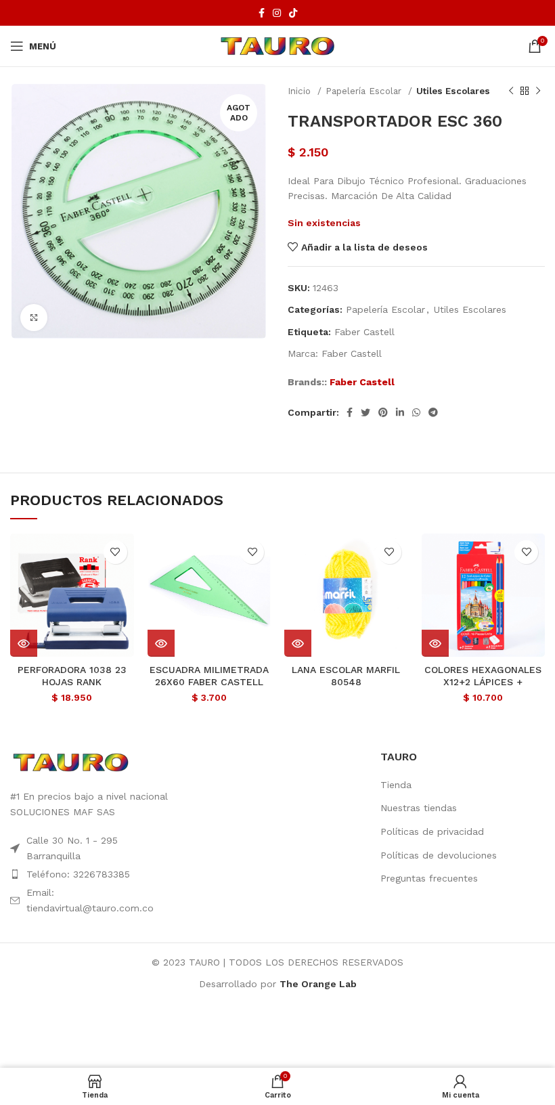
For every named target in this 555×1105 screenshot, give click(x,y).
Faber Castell (364, 331)
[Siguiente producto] (538, 91)
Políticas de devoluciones (438, 855)
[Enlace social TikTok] (293, 13)
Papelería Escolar (365, 91)
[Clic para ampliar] (33, 317)
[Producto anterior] (511, 91)
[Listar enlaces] (92, 874)
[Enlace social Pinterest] (383, 412)
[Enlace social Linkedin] (400, 412)
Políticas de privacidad (432, 831)
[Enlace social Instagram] (277, 13)
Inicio (301, 91)
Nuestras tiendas (418, 807)
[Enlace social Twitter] (365, 412)
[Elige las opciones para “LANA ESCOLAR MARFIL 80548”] (297, 643)
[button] (23, 643)
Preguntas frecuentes (429, 878)
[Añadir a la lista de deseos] (115, 552)
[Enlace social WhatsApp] (416, 412)
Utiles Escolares (453, 91)
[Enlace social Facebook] (261, 13)
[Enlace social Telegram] (433, 412)
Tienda (396, 784)
